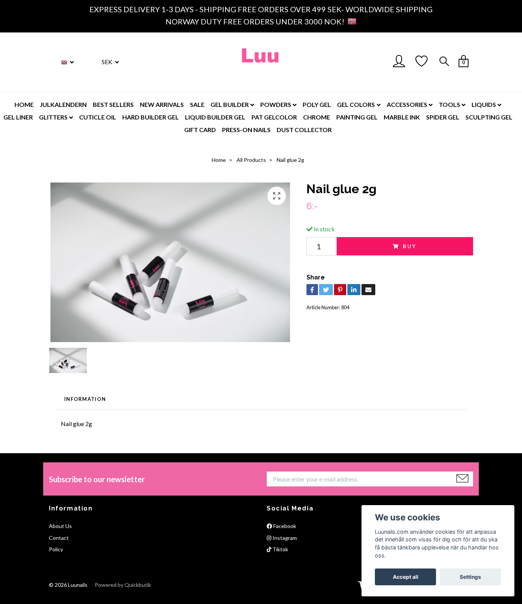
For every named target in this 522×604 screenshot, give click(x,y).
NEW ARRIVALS (162, 104)
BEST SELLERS (113, 104)
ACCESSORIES (407, 104)
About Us (60, 526)
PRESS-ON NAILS (246, 129)
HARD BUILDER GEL (150, 117)
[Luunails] (261, 62)
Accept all (405, 577)
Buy (410, 246)
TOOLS (449, 104)
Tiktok (279, 549)
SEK (107, 61)
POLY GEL (317, 104)
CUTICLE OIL (97, 117)
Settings (470, 577)
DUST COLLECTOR (304, 129)
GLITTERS (53, 117)
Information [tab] (85, 399)
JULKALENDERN (63, 104)
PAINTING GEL (357, 117)
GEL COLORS (356, 104)
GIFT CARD (200, 129)
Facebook (284, 526)
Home (219, 160)
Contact (59, 538)
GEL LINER (18, 117)
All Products (251, 160)
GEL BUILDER (230, 104)
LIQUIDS (484, 104)
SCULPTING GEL (488, 117)
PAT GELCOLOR (274, 117)
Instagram (284, 538)
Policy (56, 549)
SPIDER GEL (442, 117)
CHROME (316, 117)
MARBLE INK (402, 117)
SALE (197, 104)
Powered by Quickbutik (123, 584)
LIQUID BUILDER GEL (215, 117)
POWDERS (275, 104)
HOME (24, 104)
